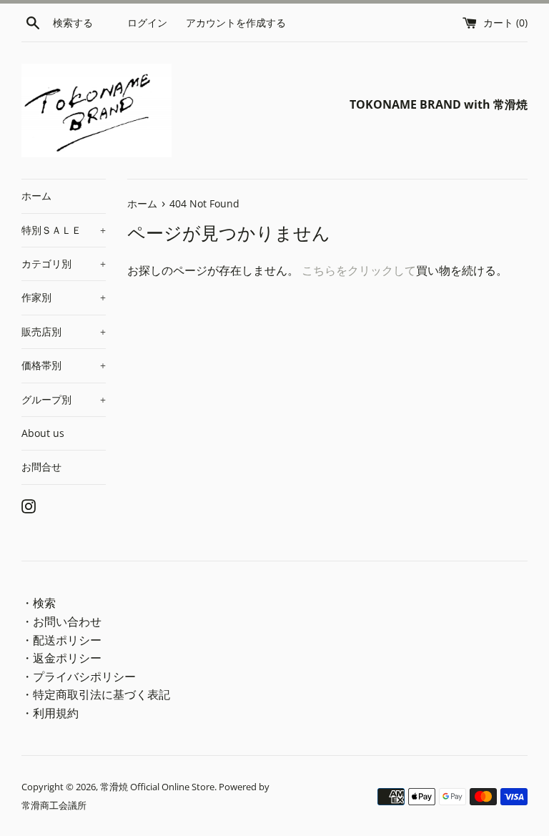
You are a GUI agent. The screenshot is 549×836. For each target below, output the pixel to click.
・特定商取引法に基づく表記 (95, 694)
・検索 (38, 603)
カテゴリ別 (63, 263)
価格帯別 (63, 365)
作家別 (63, 297)
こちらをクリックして (359, 270)
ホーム (36, 195)
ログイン (147, 22)
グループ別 (63, 399)
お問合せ (41, 466)
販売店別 (63, 331)
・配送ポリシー (61, 640)
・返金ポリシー (61, 658)
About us (42, 433)
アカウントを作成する (236, 22)
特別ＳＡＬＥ (63, 230)
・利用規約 (50, 713)
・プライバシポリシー (78, 676)
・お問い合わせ (61, 621)
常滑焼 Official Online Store (157, 786)
